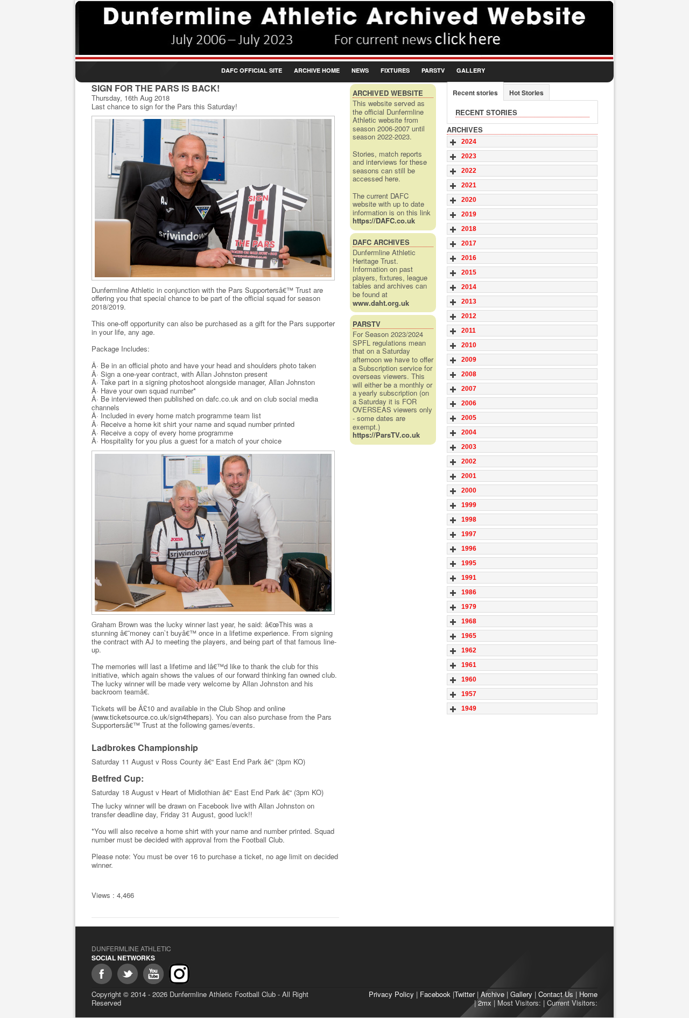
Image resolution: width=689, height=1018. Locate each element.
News (360, 70)
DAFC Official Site (251, 70)
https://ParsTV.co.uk (386, 435)
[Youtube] (153, 974)
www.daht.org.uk (381, 303)
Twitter (464, 994)
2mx (484, 1003)
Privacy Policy (391, 994)
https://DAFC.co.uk (384, 220)
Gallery (470, 70)
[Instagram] (179, 974)
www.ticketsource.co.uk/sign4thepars (151, 717)
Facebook (435, 994)
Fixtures (395, 70)
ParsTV (433, 70)
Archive (492, 994)
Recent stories (475, 92)
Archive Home (317, 70)
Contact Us (555, 994)
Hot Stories (526, 92)
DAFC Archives (381, 242)
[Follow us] (127, 974)
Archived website (388, 93)
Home (588, 994)
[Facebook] (102, 974)
